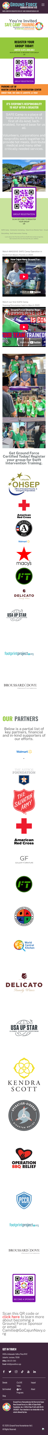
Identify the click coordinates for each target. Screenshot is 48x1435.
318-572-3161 (11, 1360)
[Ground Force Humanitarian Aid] (19, 7)
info (8, 1364)
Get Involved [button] (6, 1389)
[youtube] (28, 1371)
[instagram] (16, 1371)
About (33, 1389)
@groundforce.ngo (15, 1364)
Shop (4, 1395)
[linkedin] (34, 1371)
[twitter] (10, 1371)
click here (11, 1316)
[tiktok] (22, 1371)
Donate (4, 1382)
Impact (33, 1382)
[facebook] (4, 1371)
